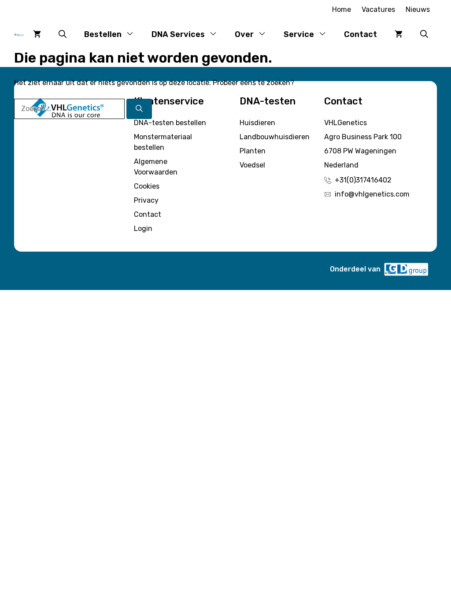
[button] (62, 34)
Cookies (146, 186)
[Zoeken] (139, 109)
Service (299, 34)
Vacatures (378, 9)
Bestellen (103, 34)
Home (341, 9)
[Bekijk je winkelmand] (37, 34)
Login (143, 228)
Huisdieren (257, 123)
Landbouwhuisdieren (275, 137)
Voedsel (252, 165)
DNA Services (178, 34)
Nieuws (418, 9)
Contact (360, 34)
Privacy (146, 200)
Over (244, 34)
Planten (253, 151)
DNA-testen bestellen (170, 123)
